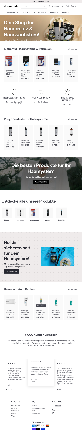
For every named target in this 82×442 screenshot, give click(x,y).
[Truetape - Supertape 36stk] (10, 67)
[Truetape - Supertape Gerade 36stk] (41, 68)
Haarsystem (11, 12)
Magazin (65, 12)
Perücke (25, 12)
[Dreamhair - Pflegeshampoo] (10, 137)
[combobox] (34, 6)
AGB (33, 411)
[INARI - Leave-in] (71, 136)
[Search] (45, 6)
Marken (53, 12)
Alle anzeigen (73, 49)
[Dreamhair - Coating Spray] (41, 137)
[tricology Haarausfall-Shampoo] (25, 307)
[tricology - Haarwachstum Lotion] (10, 307)
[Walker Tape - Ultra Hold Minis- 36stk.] (25, 68)
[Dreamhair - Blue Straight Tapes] (56, 67)
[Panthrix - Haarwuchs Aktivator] (41, 307)
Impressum (36, 413)
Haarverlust (39, 12)
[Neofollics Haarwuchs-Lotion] (71, 307)
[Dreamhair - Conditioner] (56, 136)
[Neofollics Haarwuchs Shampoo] (56, 307)
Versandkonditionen (39, 408)
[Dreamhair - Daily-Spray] (25, 136)
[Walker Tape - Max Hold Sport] (71, 67)
